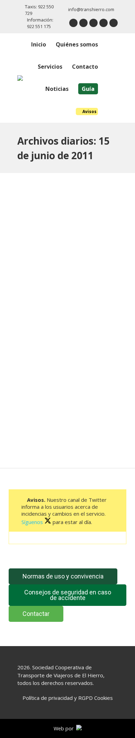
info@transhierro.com (91, 9)
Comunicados (40, 321)
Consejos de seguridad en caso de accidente (67, 595)
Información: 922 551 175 (40, 23)
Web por (65, 728)
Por (81, 321)
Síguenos (32, 521)
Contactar (36, 613)
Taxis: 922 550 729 (39, 9)
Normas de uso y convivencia (63, 576)
